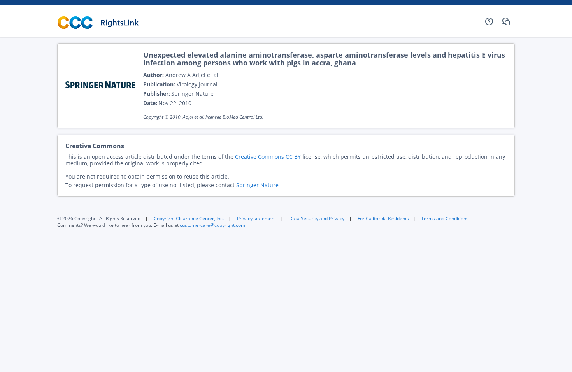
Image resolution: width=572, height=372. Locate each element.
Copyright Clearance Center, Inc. (189, 218)
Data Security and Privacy (316, 218)
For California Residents (383, 218)
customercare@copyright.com (212, 225)
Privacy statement (256, 218)
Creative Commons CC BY (268, 156)
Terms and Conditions (444, 218)
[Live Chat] (506, 21)
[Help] (489, 21)
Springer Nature (257, 185)
